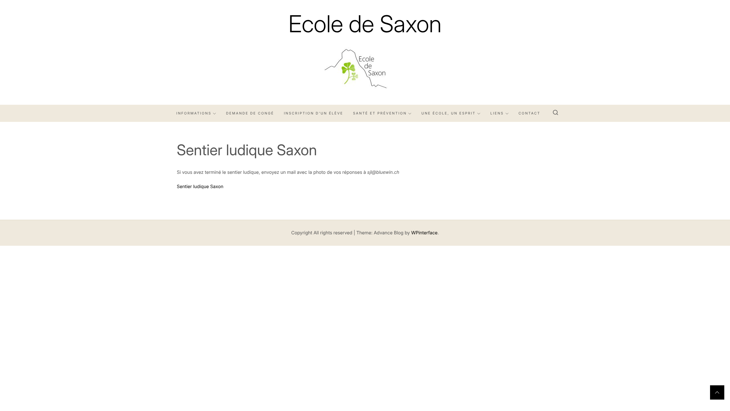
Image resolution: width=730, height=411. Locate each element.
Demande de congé (250, 113)
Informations (193, 113)
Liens (497, 113)
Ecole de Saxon (365, 24)
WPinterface (424, 232)
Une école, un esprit (448, 113)
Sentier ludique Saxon (200, 186)
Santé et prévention (380, 113)
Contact (529, 113)
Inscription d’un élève (313, 113)
